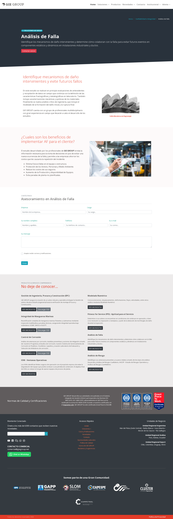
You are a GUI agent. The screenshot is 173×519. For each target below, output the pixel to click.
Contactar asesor (28, 51)
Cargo (89, 207)
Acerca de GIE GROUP (86, 446)
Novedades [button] (128, 4)
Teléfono (68, 221)
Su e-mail (112, 221)
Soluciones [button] (103, 4)
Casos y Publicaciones (86, 431)
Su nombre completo (29, 221)
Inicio (131, 19)
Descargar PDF (44, 309)
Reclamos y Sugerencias (86, 448)
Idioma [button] (165, 4)
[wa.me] (19, 454)
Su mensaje (25, 234)
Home (93, 4)
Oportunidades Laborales (86, 440)
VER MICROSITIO (28, 309)
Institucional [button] (153, 4)
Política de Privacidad (157, 517)
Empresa (24, 207)
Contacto (141, 4)
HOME (86, 426)
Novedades (86, 434)
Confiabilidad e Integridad (145, 19)
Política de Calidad (86, 443)
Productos (116, 4)
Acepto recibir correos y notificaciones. (37, 253)
